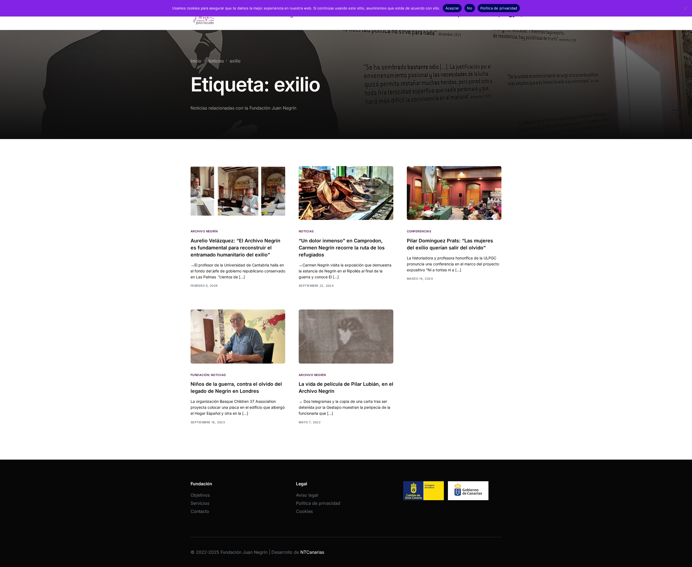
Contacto (200, 511)
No (469, 8)
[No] (685, 8)
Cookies (304, 511)
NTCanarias (312, 552)
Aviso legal (307, 495)
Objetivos (200, 495)
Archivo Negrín (204, 231)
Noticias (306, 231)
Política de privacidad (318, 503)
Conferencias (419, 231)
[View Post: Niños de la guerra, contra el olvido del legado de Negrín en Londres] (238, 336)
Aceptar (452, 8)
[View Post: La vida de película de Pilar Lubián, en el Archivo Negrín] (346, 336)
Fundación (200, 375)
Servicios (200, 503)
